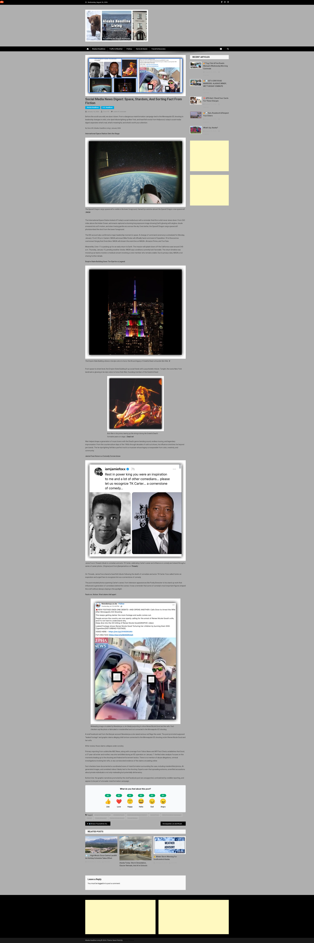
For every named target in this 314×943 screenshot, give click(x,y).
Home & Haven (141, 49)
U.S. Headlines (108, 107)
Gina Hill (106, 111)
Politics (129, 49)
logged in (101, 883)
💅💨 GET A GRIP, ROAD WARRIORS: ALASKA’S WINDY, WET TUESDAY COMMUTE (214, 83)
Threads (134, 566)
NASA (88, 212)
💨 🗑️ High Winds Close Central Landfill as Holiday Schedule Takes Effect (101, 857)
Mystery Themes (128, 940)
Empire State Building (102, 815)
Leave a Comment (119, 111)
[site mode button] (222, 49)
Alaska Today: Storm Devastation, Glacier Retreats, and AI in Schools (133, 864)
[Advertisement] (209, 156)
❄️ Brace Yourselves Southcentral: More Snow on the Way (99, 824)
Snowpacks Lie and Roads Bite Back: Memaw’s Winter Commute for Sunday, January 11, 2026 (174, 824)
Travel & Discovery (158, 49)
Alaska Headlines (98, 49)
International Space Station (137, 815)
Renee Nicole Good (117, 818)
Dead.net (130, 437)
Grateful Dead (119, 815)
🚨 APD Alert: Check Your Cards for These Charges (215, 99)
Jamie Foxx (155, 815)
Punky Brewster (100, 818)
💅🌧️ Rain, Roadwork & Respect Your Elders (216, 114)
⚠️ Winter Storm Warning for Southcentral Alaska (165, 858)
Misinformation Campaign (172, 815)
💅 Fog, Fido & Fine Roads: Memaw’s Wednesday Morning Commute (215, 66)
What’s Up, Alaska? (210, 128)
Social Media (132, 818)
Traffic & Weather (116, 49)
